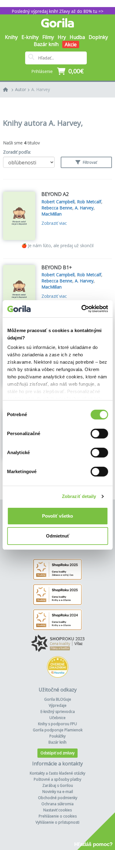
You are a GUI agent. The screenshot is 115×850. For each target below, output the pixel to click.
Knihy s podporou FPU (57, 723)
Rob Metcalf (89, 202)
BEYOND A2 (55, 194)
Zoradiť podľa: (17, 152)
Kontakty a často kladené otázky (57, 773)
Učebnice (57, 717)
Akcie (71, 44)
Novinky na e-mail (57, 791)
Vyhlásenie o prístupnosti (57, 822)
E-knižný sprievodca (57, 711)
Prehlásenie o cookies (58, 816)
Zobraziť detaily (79, 496)
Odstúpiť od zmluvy (57, 753)
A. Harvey (40, 89)
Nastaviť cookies (57, 810)
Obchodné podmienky (57, 797)
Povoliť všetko (57, 516)
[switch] (99, 433)
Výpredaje (58, 705)
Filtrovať (89, 162)
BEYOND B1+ (56, 267)
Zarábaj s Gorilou (57, 785)
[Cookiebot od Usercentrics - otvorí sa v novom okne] (82, 309)
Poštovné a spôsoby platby (57, 779)
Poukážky (57, 736)
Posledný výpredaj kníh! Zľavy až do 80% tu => (57, 11)
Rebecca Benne (56, 208)
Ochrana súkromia (57, 803)
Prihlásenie (42, 71)
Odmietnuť (57, 535)
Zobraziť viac (54, 223)
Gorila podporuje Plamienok (57, 730)
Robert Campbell (58, 202)
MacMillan (51, 214)
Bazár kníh (46, 44)
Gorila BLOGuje (57, 699)
